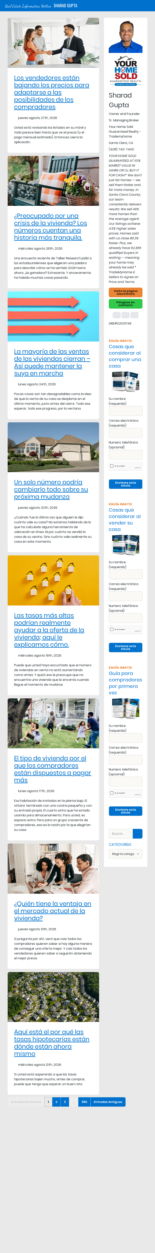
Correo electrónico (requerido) (123, 423)
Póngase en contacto (125, 303)
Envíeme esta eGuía (125, 484)
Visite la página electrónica (125, 292)
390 (84, 1102)
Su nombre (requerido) (117, 401)
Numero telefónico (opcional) (123, 445)
